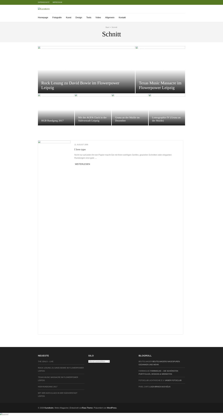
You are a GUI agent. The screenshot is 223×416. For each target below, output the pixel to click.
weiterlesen (82, 164)
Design (78, 17)
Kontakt (122, 17)
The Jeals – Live (45, 361)
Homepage (43, 17)
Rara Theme (87, 408)
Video (98, 17)
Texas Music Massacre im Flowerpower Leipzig (160, 85)
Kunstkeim (49, 408)
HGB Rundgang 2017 (52, 120)
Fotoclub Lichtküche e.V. (151, 380)
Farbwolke (144, 371)
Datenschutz (43, 2)
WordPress (112, 408)
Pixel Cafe (144, 387)
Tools (88, 17)
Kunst (68, 17)
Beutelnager (145, 361)
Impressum (57, 2)
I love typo (80, 149)
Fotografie (57, 17)
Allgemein (109, 17)
